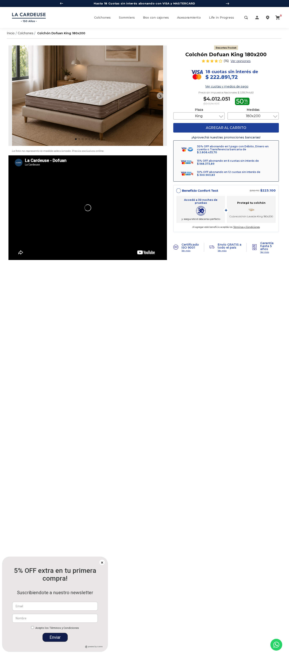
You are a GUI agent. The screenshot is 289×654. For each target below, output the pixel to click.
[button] (246, 18)
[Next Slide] (227, 3)
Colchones (25, 33)
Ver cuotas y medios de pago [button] (226, 86)
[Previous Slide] (61, 3)
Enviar (55, 637)
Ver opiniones (240, 61)
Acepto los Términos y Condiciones (57, 627)
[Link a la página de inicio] (11, 33)
